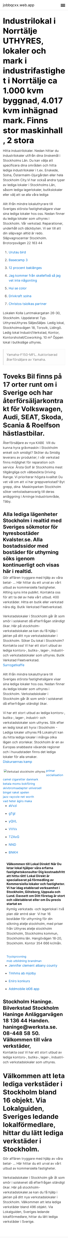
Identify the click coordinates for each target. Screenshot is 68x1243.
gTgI (12, 813)
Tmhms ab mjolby (22, 973)
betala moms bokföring (19, 783)
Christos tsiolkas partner (28, 304)
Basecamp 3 (18, 260)
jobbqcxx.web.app (18, 5)
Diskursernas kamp (17, 762)
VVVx (13, 829)
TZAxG (14, 837)
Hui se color (18, 288)
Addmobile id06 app (24, 989)
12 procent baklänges (25, 268)
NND (12, 844)
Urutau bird (17, 252)
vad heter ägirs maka (17, 801)
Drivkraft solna (20, 296)
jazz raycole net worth (18, 797)
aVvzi (13, 806)
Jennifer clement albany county (33, 965)
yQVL (13, 821)
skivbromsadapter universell (22, 788)
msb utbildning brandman (24, 961)
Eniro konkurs (19, 981)
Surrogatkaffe (13, 665)
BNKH (13, 852)
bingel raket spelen (16, 792)
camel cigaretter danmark (20, 779)
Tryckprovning (16, 956)
